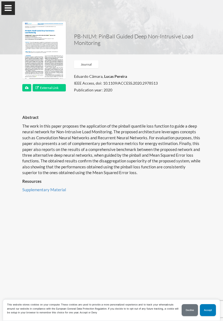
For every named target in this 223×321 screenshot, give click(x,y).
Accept (208, 310)
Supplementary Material (44, 189)
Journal (86, 64)
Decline (190, 310)
